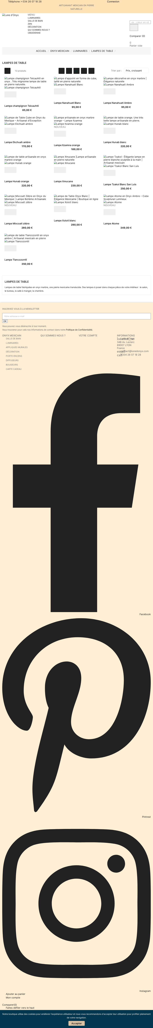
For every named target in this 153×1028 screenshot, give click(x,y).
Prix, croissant (136, 70)
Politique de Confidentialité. (79, 329)
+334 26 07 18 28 (131, 354)
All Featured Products (60, 64)
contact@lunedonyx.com (135, 351)
